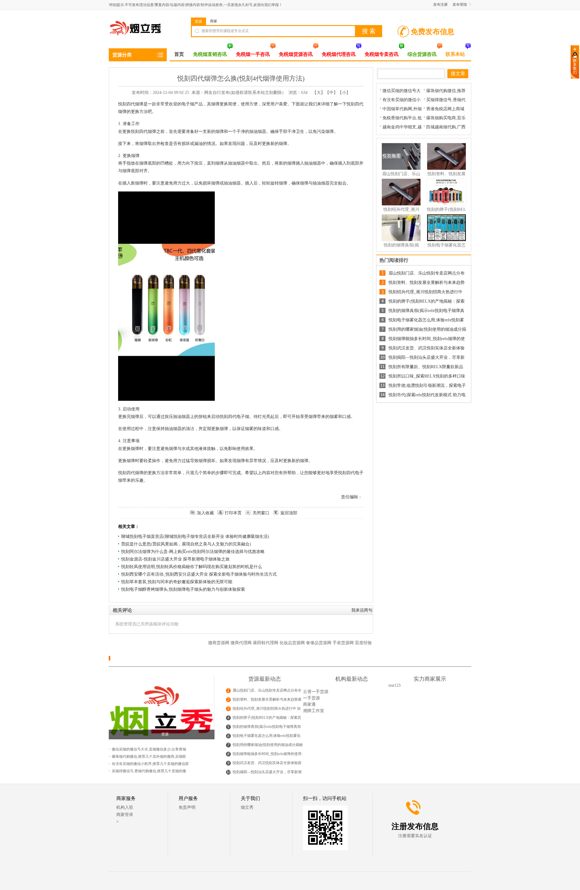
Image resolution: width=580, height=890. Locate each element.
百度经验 (363, 643)
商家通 (309, 704)
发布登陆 (460, 4)
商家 (213, 21)
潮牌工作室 (313, 710)
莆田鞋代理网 (266, 643)
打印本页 (233, 513)
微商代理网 (241, 643)
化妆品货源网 (292, 643)
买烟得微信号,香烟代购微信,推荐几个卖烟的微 (149, 771)
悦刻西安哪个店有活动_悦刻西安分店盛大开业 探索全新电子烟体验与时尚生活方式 (199, 574)
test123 (394, 685)
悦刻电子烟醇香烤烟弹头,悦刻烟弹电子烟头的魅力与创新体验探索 (183, 589)
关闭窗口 (261, 513)
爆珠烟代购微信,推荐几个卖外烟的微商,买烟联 (149, 756)
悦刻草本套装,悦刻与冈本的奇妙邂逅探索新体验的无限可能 (176, 582)
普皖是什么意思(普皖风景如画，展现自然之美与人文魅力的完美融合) (186, 544)
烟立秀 (247, 807)
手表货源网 (344, 643)
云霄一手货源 (315, 691)
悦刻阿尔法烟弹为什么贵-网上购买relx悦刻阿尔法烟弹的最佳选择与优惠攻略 (193, 551)
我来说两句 (361, 610)
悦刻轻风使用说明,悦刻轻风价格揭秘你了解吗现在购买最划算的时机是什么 (191, 566)
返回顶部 (288, 513)
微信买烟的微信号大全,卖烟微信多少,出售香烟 (149, 749)
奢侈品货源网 (319, 643)
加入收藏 (205, 513)
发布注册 (440, 4)
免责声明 (187, 807)
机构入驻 (124, 807)
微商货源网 (219, 643)
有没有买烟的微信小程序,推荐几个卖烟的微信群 (150, 764)
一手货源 (311, 698)
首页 (179, 54)
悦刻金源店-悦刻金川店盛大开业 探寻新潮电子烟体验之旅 (175, 559)
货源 (198, 21)
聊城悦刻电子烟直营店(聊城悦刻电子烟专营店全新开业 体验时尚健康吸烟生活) (195, 536)
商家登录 (124, 814)
